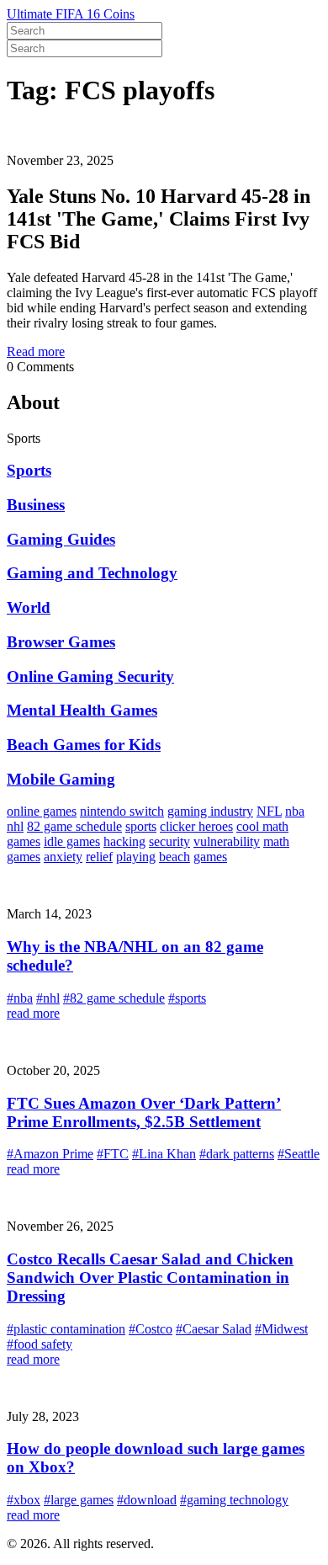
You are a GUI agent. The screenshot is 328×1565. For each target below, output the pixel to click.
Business (36, 505)
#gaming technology (234, 1500)
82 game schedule (74, 826)
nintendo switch (122, 811)
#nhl (48, 998)
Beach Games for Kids (84, 744)
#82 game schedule (114, 998)
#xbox (23, 1500)
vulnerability (226, 841)
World (28, 607)
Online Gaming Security (90, 676)
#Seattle (299, 1154)
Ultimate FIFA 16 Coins (71, 14)
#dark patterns (236, 1154)
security (169, 841)
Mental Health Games (82, 710)
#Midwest (281, 1329)
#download (147, 1500)
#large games (79, 1500)
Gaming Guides (61, 539)
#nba (20, 998)
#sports (187, 998)
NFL (269, 811)
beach (174, 856)
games (210, 856)
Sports (29, 470)
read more (33, 1013)
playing (136, 856)
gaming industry (210, 811)
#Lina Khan (164, 1154)
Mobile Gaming (61, 779)
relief (99, 856)
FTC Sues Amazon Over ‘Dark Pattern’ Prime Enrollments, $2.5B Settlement (144, 1112)
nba (294, 811)
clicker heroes (196, 826)
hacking (124, 841)
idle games (72, 841)
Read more (36, 351)
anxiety (63, 856)
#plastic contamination (66, 1329)
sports (140, 826)
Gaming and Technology (92, 573)
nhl (15, 826)
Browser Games (61, 642)
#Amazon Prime (50, 1154)
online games (42, 811)
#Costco (150, 1329)
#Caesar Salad (213, 1329)
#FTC (113, 1154)
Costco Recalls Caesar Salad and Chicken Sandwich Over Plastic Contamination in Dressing (150, 1277)
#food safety (39, 1344)
